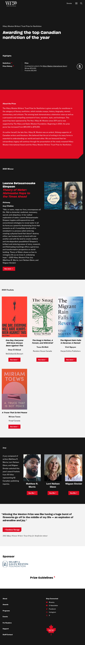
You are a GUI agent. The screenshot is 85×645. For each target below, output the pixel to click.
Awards (5, 604)
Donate (69, 3)
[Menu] (76, 3)
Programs (6, 611)
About (5, 599)
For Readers (7, 623)
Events (5, 617)
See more (9, 269)
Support (6, 629)
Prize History (7, 66)
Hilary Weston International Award (55, 66)
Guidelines (7, 63)
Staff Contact (8, 635)
